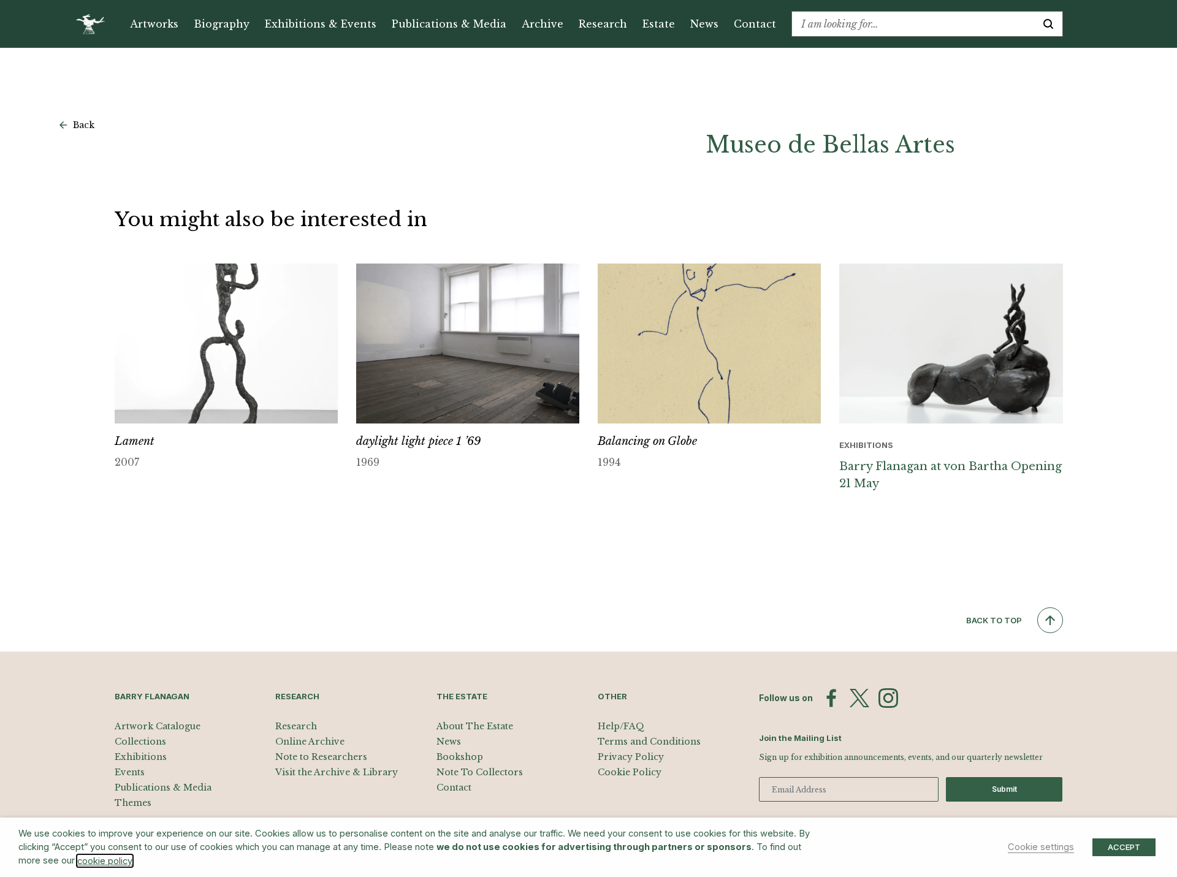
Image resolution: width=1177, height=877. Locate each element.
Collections (140, 741)
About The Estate (474, 726)
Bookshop (459, 756)
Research (603, 24)
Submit (1004, 789)
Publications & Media (449, 24)
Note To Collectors (479, 772)
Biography (221, 24)
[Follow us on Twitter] (859, 698)
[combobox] (913, 24)
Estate (658, 24)
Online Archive (310, 741)
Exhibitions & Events (320, 24)
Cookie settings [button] (1041, 846)
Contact (755, 24)
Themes (133, 802)
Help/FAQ (621, 726)
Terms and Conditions (649, 741)
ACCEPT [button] (1124, 847)
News (704, 24)
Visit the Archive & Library (336, 772)
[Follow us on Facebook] (831, 698)
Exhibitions (141, 756)
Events (130, 772)
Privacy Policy (631, 756)
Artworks (154, 24)
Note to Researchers (321, 756)
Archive (542, 24)
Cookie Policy (629, 772)
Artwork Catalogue (157, 726)
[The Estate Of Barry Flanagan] (95, 24)
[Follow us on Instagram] (888, 698)
